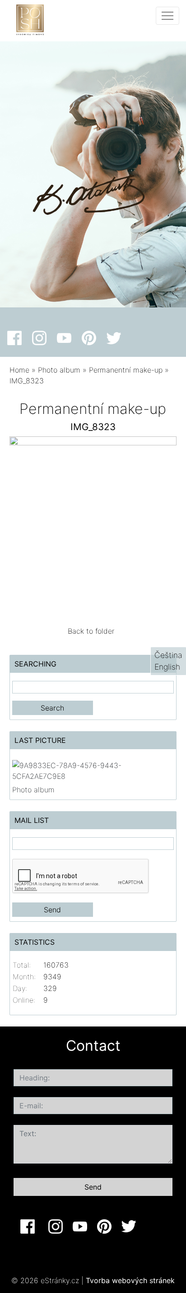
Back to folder (91, 631)
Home (19, 369)
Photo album (59, 369)
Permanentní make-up (126, 369)
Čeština (168, 655)
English (167, 666)
